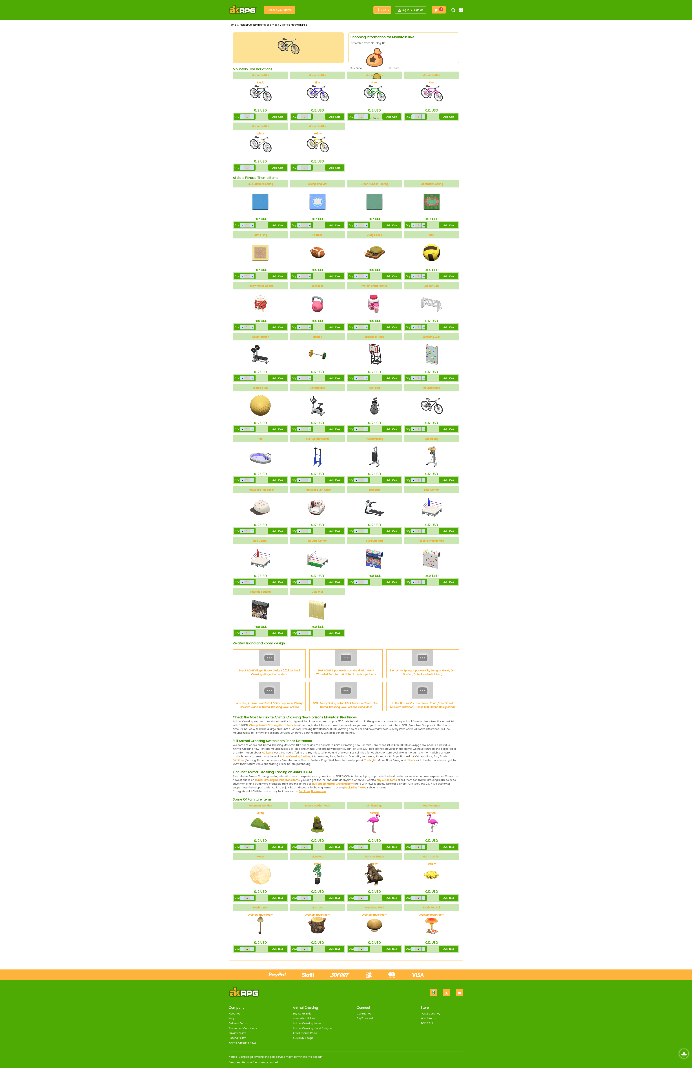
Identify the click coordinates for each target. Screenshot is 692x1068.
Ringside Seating (260, 592)
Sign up (418, 10)
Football (317, 235)
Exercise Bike (317, 388)
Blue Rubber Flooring (260, 184)
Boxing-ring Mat (317, 184)
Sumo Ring (260, 235)
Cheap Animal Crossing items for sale (273, 725)
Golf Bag (374, 388)
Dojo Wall (317, 592)
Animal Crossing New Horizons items (277, 780)
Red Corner (260, 541)
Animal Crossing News (242, 1043)
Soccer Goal (431, 286)
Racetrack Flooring (431, 184)
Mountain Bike (431, 388)
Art (374, 760)
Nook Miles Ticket (355, 787)
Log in (405, 10)
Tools (367, 760)
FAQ (231, 1018)
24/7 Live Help (365, 1018)
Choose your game (279, 10)
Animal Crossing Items (307, 1023)
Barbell (317, 337)
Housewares (318, 791)
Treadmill (374, 490)
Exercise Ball (260, 388)
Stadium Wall (374, 541)
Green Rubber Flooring (374, 184)
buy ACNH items (387, 780)
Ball (431, 235)
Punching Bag (374, 439)
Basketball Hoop (374, 337)
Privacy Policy (237, 1033)
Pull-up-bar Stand (317, 439)
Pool (260, 439)
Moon (260, 856)
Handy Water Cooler (260, 286)
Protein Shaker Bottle (374, 286)
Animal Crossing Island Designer (313, 1028)
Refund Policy (237, 1038)
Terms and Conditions (243, 1028)
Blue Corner (431, 490)
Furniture (238, 760)
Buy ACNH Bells (302, 1013)
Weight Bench (260, 337)
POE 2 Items (428, 1018)
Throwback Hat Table (260, 490)
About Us (234, 1013)
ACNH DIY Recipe (303, 1038)
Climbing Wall (431, 337)
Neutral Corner (317, 541)
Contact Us (364, 1013)
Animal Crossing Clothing (295, 756)
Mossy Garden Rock (317, 805)
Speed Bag (431, 439)
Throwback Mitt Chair (317, 490)
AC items (267, 752)
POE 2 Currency (430, 1013)
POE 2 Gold (427, 1023)
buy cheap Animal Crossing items (333, 784)
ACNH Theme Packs (305, 1033)
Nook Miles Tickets (304, 1018)
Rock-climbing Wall (432, 541)
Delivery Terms (238, 1023)
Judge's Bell (374, 235)
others (411, 760)
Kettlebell (317, 286)
